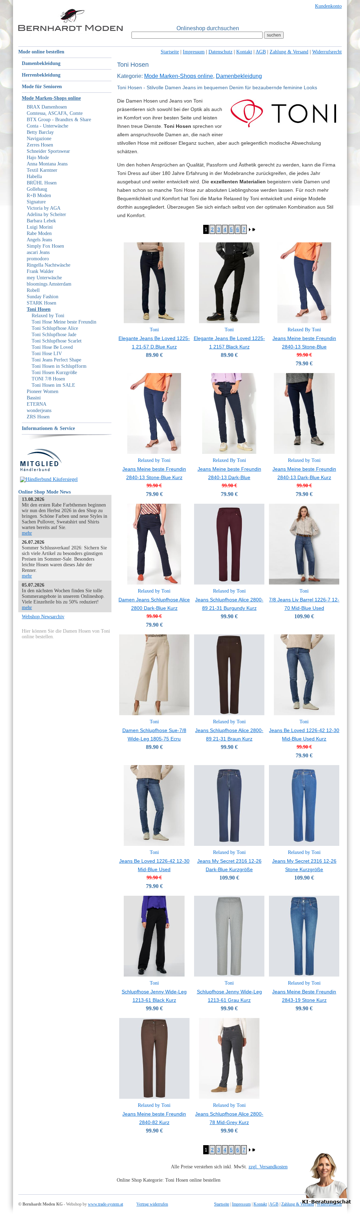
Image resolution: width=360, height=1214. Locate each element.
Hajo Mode (38, 157)
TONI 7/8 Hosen (48, 378)
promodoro (38, 258)
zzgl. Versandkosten (268, 1166)
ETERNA (36, 404)
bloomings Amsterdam (49, 284)
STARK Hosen (41, 303)
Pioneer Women (42, 391)
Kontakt (244, 51)
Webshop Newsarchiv (43, 616)
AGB (261, 51)
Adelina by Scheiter (46, 214)
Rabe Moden (39, 233)
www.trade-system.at (105, 1204)
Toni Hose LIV (47, 353)
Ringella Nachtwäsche (48, 265)
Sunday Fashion (42, 296)
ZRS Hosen (38, 416)
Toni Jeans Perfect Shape (56, 360)
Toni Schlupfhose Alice (55, 328)
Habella (34, 176)
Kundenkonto (328, 6)
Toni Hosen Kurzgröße (54, 372)
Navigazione (39, 138)
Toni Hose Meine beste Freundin (64, 322)
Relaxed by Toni (48, 315)
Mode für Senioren (42, 86)
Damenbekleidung (41, 63)
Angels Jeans (39, 239)
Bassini (34, 397)
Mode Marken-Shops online (51, 98)
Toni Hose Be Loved (52, 347)
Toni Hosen (39, 309)
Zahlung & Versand (289, 51)
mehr (27, 533)
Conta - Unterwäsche (47, 126)
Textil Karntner (42, 170)
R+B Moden (39, 195)
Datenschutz (220, 51)
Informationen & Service (48, 428)
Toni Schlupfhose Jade (54, 334)
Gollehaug (37, 189)
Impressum (194, 51)
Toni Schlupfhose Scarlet (57, 341)
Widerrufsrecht (327, 51)
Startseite (170, 51)
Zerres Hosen (40, 145)
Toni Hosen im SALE (53, 385)
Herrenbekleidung (41, 75)
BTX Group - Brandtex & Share (59, 119)
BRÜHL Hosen (42, 182)
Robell (33, 290)
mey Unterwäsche (44, 277)
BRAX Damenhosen (47, 107)
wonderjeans (39, 410)
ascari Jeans (38, 252)
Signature (36, 201)
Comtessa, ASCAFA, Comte (55, 113)
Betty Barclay (40, 132)
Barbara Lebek (41, 220)
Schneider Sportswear (48, 151)
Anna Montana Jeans (47, 164)
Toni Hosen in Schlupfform (59, 366)
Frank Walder (40, 271)
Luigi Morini (40, 227)
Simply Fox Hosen (45, 246)
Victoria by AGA (43, 208)
